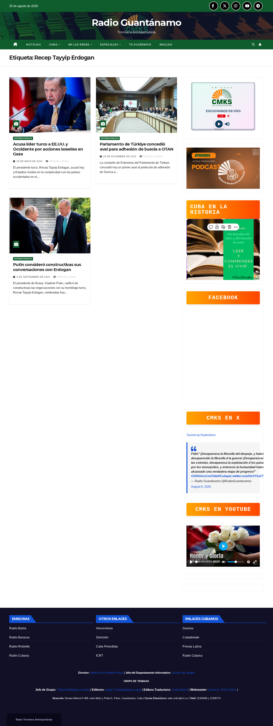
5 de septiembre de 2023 (34, 277)
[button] (253, 44)
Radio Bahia (17, 628)
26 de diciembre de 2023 (120, 156)
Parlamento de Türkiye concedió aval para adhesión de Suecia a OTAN (136, 146)
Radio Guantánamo (136, 22)
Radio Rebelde (19, 646)
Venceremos (104, 628)
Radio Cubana (19, 655)
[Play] (219, 124)
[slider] (203, 562)
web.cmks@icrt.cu (178, 698)
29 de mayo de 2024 (30, 161)
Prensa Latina (192, 646)
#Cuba (223, 476)
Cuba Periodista (107, 646)
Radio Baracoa (19, 637)
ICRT (99, 655)
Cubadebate (191, 637)
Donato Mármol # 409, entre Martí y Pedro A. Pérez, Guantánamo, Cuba (104, 698)
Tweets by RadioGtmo (201, 435)
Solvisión (102, 637)
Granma (188, 628)
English (166, 44)
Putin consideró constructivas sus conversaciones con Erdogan (47, 267)
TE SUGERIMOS (140, 44)
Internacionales (23, 138)
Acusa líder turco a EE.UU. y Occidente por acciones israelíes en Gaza (48, 149)
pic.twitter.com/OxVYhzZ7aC (247, 476)
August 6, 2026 (201, 486)
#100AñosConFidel (204, 476)
